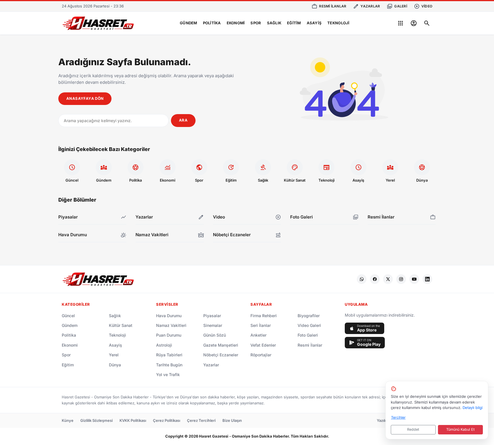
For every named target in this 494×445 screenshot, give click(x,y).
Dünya (115, 364)
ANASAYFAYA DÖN (84, 98)
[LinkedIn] (427, 279)
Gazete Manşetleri (220, 345)
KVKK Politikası (132, 420)
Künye (67, 420)
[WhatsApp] (361, 279)
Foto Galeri (308, 335)
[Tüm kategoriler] (400, 23)
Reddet (413, 429)
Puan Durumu (168, 335)
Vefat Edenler (263, 345)
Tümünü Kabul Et (460, 429)
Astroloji (164, 345)
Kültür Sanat (120, 325)
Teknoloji (338, 23)
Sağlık (274, 23)
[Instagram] (401, 279)
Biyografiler (309, 315)
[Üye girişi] (413, 23)
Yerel (114, 354)
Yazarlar (211, 364)
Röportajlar (260, 354)
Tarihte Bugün (169, 364)
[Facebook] (375, 279)
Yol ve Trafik (168, 374)
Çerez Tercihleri (201, 420)
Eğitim (294, 23)
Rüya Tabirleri (169, 354)
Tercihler (398, 417)
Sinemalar (212, 325)
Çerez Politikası (166, 420)
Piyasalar (212, 315)
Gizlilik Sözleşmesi (96, 420)
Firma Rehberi (263, 315)
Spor (255, 23)
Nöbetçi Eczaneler (220, 354)
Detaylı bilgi (473, 407)
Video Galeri (309, 325)
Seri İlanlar (260, 325)
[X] (388, 279)
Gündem (188, 23)
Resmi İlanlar (310, 345)
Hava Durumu (169, 315)
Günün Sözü (214, 335)
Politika (212, 23)
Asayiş (314, 23)
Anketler (258, 335)
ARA (183, 120)
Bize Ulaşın (232, 420)
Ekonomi (236, 23)
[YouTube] (414, 279)
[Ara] (426, 23)
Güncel (68, 315)
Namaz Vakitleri (171, 325)
